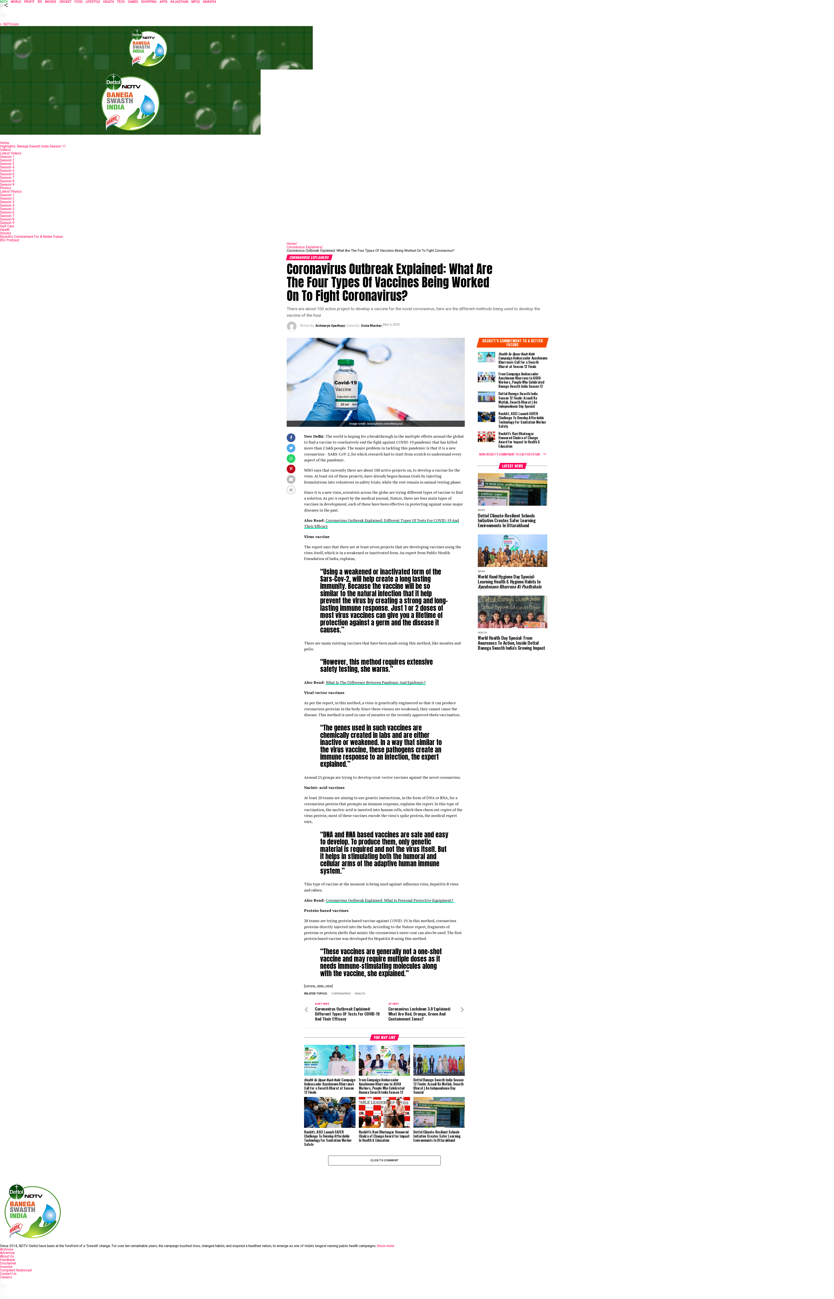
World (16, 1)
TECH (121, 1)
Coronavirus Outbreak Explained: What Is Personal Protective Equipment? (390, 900)
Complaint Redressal (16, 1270)
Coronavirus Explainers (305, 247)
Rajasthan (179, 1)
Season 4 (7, 167)
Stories (5, 233)
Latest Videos (11, 153)
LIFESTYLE (93, 1)
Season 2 (7, 160)
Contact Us (8, 1274)
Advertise (7, 1253)
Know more (385, 1246)
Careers (6, 1277)
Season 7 (7, 178)
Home (4, 143)
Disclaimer (8, 1263)
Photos (5, 188)
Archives (6, 1249)
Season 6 (7, 174)
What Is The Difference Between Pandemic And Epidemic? (376, 682)
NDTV (4, 1)
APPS (163, 1)
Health (5, 230)
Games (133, 1)
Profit (29, 1)
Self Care (7, 226)
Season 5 (7, 171)
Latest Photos (11, 191)
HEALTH (108, 1)
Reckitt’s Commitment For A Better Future (31, 237)
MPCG (195, 1)
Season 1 (7, 157)
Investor (6, 1267)
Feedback (7, 1260)
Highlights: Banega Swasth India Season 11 (33, 146)
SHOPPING (149, 1)
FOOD (78, 1)
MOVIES (50, 1)
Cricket (65, 1)
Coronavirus (341, 993)
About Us (7, 1256)
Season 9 (7, 184)
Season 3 (7, 164)
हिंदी (40, 1)
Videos (5, 150)
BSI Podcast (9, 240)
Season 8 (7, 181)
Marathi (209, 1)
